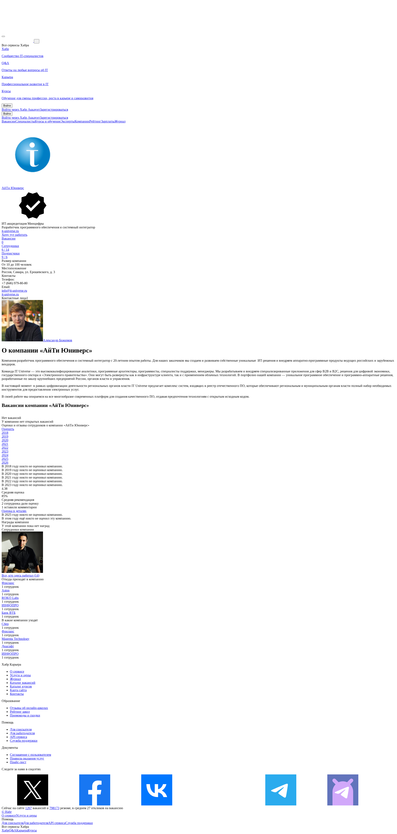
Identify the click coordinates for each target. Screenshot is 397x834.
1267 (28, 808)
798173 (54, 808)
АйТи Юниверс (13, 188)
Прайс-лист (18, 762)
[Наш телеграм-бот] (343, 804)
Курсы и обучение (48, 121)
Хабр (5, 830)
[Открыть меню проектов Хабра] (3, 36)
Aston (6, 590)
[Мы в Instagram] (219, 804)
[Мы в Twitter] (33, 804)
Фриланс (8, 583)
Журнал (120, 121)
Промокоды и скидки (25, 715)
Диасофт (8, 646)
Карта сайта (18, 690)
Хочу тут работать (14, 234)
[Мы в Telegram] (281, 804)
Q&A (12, 830)
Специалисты (25, 121)
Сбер (5, 624)
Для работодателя (22, 733)
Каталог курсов (21, 686)
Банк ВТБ (9, 612)
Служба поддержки (23, 740)
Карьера (22, 830)
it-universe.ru (10, 231)
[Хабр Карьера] (18, 41)
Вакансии (9, 121)
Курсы (32, 830)
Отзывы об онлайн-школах (29, 708)
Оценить (8, 429)
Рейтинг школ (20, 711)
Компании (82, 121)
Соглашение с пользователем (30, 754)
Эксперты (68, 121)
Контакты (17, 694)
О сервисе (17, 671)
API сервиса (18, 737)
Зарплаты (108, 121)
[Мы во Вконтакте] (157, 804)
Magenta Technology (15, 639)
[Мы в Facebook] (95, 804)
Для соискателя (21, 729)
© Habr (7, 812)
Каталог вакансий (22, 682)
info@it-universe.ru (14, 290)
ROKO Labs (10, 598)
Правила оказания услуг (27, 758)
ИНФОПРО (10, 605)
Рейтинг (95, 121)
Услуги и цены (20, 675)
